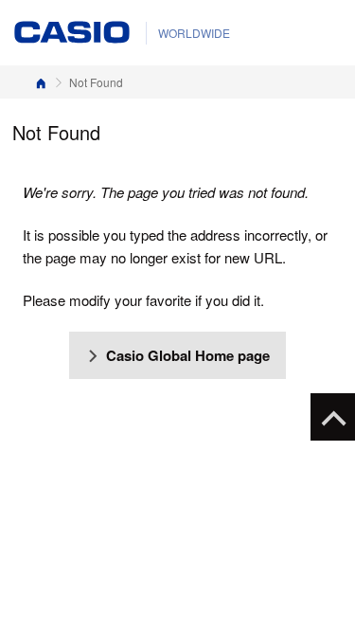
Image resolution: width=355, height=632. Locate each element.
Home (40, 82)
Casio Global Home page (188, 355)
